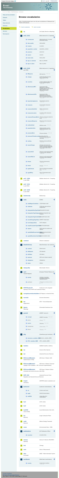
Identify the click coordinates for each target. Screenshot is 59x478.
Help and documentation (9, 14)
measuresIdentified (32, 109)
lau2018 (26, 410)
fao (24, 301)
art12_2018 (27, 68)
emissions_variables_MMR (33, 338)
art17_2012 (27, 184)
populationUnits (31, 128)
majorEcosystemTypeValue (33, 225)
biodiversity (27, 195)
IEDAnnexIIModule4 (29, 369)
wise (25, 453)
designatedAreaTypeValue (33, 210)
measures (30, 105)
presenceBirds (31, 133)
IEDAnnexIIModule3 (29, 363)
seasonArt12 (31, 151)
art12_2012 (27, 35)
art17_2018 (27, 190)
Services (5, 31)
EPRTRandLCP (28, 288)
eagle (29, 393)
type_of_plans (31, 63)
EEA (9, 1)
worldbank (27, 459)
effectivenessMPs (32, 86)
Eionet (9, 11)
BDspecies (30, 73)
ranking (29, 141)
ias (24, 350)
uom (25, 449)
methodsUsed (31, 125)
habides (26, 345)
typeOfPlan (30, 172)
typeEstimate (31, 168)
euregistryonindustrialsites (31, 293)
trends (29, 165)
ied (24, 354)
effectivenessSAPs (32, 94)
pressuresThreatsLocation (33, 136)
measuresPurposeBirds (33, 117)
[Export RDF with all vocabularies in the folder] (54, 37)
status (29, 263)
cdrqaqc (30, 77)
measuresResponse (32, 121)
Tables (4, 20)
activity (29, 277)
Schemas (5, 25)
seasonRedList (31, 156)
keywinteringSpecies (33, 101)
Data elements (6, 23)
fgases (25, 307)
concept (29, 317)
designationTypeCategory (33, 213)
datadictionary (28, 244)
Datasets (5, 17)
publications (27, 431)
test (25, 445)
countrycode (31, 39)
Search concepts (37, 27)
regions (29, 228)
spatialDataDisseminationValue (33, 232)
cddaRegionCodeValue (33, 203)
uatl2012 (30, 396)
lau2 (25, 406)
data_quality (30, 43)
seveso (26, 439)
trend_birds (30, 57)
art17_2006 (27, 178)
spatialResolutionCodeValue (33, 236)
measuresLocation (32, 113)
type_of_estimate (32, 60)
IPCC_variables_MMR (33, 341)
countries (30, 81)
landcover (26, 386)
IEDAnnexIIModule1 (29, 358)
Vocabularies (6, 28)
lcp (24, 415)
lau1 (25, 401)
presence (30, 52)
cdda (25, 199)
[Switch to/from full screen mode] (48, 1)
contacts (30, 248)
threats (29, 161)
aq (24, 31)
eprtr (25, 272)
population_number (32, 49)
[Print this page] (46, 1)
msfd (25, 421)
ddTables (30, 254)
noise (25, 427)
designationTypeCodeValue (33, 216)
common (26, 240)
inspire (26, 381)
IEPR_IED (26, 375)
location (30, 46)
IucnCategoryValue (32, 222)
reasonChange (31, 145)
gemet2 (26, 313)
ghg (25, 334)
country (29, 463)
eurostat (26, 297)
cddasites (30, 206)
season (29, 54)
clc (28, 390)
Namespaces (6, 33)
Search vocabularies (25, 27)
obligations (30, 260)
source (29, 323)
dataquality (27, 267)
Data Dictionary (14, 11)
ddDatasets (30, 251)
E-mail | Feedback (7, 473)
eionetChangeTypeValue (33, 219)
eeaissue (30, 257)
